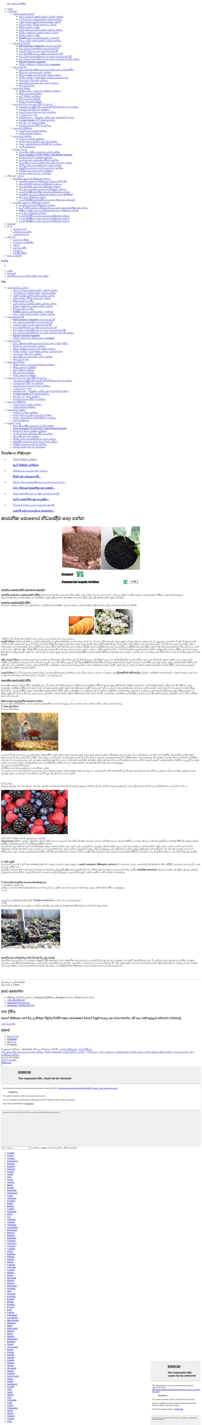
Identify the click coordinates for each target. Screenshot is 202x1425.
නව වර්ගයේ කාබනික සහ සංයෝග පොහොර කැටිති (45, 56)
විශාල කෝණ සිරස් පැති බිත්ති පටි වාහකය (40, 144)
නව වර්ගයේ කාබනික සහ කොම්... (34, 488)
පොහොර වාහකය (22, 136)
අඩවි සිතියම (85, 1049)
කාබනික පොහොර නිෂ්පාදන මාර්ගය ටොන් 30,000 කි (46, 194)
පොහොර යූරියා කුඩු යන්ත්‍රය (33, 80)
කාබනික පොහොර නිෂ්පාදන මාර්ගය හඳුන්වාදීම (43, 181)
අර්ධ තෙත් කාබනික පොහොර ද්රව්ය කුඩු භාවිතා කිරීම (46, 69)
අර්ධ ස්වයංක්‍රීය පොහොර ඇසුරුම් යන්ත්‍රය (22, 1052)
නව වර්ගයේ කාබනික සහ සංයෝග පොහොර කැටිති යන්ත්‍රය (49, 59)
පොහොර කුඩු (20, 67)
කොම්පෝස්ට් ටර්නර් (23, 14)
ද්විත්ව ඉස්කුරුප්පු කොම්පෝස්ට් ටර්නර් (39, 32)
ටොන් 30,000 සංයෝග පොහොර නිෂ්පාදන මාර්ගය (44, 218)
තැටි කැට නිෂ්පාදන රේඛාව (32, 197)
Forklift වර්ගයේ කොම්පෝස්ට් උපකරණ (39, 38)
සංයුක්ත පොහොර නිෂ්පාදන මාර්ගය (31, 202)
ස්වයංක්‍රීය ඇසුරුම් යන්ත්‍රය (26, 436)
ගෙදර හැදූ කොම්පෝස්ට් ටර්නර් (121, 1052)
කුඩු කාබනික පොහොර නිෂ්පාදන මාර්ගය (39, 186)
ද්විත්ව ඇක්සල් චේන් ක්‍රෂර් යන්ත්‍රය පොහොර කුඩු (44, 77)
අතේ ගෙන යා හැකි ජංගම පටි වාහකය (38, 141)
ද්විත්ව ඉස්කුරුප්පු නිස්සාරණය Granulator (39, 64)
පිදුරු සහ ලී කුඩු (27, 85)
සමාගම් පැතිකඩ (21, 239)
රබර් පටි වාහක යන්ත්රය (31, 138)
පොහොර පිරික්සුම (22, 128)
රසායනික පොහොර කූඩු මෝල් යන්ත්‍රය (38, 83)
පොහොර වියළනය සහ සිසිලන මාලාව (32, 104)
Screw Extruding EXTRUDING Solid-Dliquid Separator (45, 154)
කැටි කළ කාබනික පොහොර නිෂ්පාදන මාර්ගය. (42, 189)
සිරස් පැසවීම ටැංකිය (29, 35)
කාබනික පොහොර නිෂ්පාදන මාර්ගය (31, 178)
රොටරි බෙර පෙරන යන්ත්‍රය (33, 131)
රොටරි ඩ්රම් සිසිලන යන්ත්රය (34, 109)
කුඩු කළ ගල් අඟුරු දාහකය (32, 123)
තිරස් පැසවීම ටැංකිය (29, 27)
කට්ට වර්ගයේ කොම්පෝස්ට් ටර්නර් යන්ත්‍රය (41, 16)
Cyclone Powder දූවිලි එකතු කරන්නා (37, 120)
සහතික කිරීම (19, 253)
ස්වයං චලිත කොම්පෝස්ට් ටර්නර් (155, 1052)
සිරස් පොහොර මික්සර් (30, 101)
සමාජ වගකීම (20, 247)
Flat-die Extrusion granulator (32, 61)
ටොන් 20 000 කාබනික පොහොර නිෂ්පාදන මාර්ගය (44, 192)
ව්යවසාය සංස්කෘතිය (23, 242)
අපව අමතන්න (14, 255)
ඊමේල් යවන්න (8, 1060)
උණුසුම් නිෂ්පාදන (68, 1049)
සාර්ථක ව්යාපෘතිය (22, 231)
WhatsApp (6, 1062)
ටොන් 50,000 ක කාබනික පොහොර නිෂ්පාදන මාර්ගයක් (47, 200)
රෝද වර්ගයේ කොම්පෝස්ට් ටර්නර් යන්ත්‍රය (41, 30)
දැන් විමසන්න (8, 1024)
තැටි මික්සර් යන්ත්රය (30, 96)
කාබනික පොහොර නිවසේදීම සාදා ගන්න (28, 276)
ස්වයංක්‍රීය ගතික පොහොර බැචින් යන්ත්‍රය (39, 152)
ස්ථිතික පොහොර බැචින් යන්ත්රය (36, 170)
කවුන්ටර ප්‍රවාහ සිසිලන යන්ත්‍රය (35, 125)
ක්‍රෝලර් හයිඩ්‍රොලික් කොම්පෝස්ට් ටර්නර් (40, 22)
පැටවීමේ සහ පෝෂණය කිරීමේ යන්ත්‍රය (39, 160)
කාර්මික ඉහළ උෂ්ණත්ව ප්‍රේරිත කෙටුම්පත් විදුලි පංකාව (46, 117)
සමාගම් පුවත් (19, 229)
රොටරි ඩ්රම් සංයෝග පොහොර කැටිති (38, 51)
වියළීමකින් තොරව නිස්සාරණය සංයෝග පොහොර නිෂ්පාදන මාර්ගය (53, 208)
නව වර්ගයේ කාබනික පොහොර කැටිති (38, 48)
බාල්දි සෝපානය (27, 146)
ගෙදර (10, 8)
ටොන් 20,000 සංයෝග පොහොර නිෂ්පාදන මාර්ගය (44, 216)
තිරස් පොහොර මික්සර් (30, 93)
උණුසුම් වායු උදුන (28, 115)
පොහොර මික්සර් (21, 88)
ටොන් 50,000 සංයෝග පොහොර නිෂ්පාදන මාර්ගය (44, 221)
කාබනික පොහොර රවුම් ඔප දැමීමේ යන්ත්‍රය (41, 168)
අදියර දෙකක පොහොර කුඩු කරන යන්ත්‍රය (40, 75)
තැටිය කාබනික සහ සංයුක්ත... (31, 499)
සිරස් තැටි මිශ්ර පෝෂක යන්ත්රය (35, 157)
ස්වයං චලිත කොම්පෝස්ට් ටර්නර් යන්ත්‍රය (40, 40)
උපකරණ (12, 11)
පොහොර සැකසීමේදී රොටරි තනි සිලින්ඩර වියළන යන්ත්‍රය (48, 107)
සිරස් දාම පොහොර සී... (27, 476)
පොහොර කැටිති (21, 43)
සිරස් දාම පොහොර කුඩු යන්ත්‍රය (35, 72)
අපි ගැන (11, 237)
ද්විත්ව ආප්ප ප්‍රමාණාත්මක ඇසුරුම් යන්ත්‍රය (40, 165)
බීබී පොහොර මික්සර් (29, 99)
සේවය (16, 245)
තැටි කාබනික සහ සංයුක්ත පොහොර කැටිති (41, 54)
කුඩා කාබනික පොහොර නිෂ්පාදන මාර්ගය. (40, 184)
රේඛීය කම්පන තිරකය (30, 133)
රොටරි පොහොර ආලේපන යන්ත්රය (37, 112)
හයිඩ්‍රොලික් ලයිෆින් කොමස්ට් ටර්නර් (37, 24)
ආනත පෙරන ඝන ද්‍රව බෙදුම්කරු (35, 173)
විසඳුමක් (11, 223)
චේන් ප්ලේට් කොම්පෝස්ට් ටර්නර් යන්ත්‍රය (40, 19)
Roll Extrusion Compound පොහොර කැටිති (40, 46)
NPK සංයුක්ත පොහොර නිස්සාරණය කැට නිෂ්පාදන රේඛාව (49, 210)
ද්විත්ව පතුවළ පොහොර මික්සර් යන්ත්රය (40, 91)
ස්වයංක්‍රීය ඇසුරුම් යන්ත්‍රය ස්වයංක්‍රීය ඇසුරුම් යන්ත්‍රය (45, 162)
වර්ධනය (17, 250)
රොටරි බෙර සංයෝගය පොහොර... (33, 510)
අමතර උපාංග (19, 149)
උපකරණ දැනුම (21, 234)
